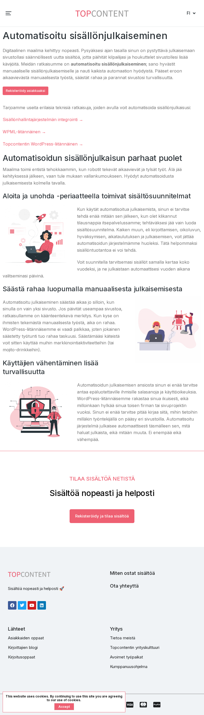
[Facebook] (12, 605)
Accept (64, 707)
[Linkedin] (41, 605)
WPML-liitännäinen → (24, 131)
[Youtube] (32, 605)
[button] (8, 13)
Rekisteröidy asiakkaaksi (25, 91)
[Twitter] (22, 605)
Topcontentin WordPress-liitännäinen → (43, 144)
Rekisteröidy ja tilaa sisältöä (102, 516)
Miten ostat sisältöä (132, 573)
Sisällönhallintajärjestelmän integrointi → (43, 119)
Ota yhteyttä (124, 586)
